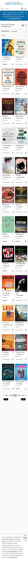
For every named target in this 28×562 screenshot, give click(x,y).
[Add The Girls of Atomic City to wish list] (26, 359)
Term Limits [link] (6, 352)
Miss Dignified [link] (6, 175)
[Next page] (26, 395)
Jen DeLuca (6, 236)
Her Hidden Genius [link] (7, 57)
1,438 (10, 395)
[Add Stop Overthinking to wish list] (26, 94)
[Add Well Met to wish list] (13, 241)
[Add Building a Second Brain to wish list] (26, 64)
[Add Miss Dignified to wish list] (13, 182)
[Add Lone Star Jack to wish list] (13, 301)
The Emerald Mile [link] (20, 263)
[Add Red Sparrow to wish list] (13, 212)
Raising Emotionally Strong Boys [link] (20, 116)
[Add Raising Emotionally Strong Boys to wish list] (26, 123)
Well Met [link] (5, 234)
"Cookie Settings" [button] (12, 551)
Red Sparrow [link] (6, 204)
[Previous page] (3, 395)
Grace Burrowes (7, 177)
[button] (23, 26)
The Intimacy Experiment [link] (20, 382)
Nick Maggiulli (20, 147)
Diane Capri (6, 295)
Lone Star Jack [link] (6, 293)
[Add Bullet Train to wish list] (13, 271)
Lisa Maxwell (7, 383)
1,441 (22, 395)
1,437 (6, 395)
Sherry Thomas (20, 324)
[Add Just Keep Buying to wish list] (26, 153)
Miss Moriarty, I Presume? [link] (20, 322)
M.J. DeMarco (20, 236)
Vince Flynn (6, 354)
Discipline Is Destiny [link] (7, 86)
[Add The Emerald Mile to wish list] (26, 271)
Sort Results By (5, 31)
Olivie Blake (6, 147)
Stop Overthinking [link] (20, 86)
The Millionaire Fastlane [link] (20, 234)
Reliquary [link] (5, 116)
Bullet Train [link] (6, 263)
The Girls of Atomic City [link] (20, 352)
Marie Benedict (7, 59)
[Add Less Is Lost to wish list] (13, 330)
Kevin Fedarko (20, 265)
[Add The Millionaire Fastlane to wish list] (26, 241)
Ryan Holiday (7, 88)
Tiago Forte (19, 59)
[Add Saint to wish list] (26, 301)
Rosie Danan (20, 383)
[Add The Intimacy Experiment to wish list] (26, 389)
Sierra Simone (20, 295)
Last (23, 399)
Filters (3, 35)
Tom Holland (19, 206)
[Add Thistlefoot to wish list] (26, 182)
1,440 (19, 395)
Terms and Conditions (8, 539)
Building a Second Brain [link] (20, 57)
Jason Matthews (7, 206)
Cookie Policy (13, 557)
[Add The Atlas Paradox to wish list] (13, 153)
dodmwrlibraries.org (15, 18)
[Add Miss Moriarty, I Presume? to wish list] (26, 330)
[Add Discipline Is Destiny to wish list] (13, 94)
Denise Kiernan (20, 354)
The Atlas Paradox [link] (7, 145)
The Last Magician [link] (7, 382)
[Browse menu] (25, 9)
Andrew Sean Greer (8, 324)
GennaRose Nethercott (21, 177)
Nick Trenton (19, 88)
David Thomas (20, 118)
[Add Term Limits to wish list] (13, 359)
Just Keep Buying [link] (20, 145)
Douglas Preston (7, 118)
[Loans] (22, 9)
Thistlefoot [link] (18, 175)
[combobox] (11, 9)
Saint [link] (17, 293)
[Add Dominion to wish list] (26, 212)
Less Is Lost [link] (6, 322)
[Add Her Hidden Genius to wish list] (13, 64)
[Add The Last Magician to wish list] (13, 389)
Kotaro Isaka (6, 265)
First (6, 399)
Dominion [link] (18, 204)
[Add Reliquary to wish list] (13, 123)
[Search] (2, 8)
